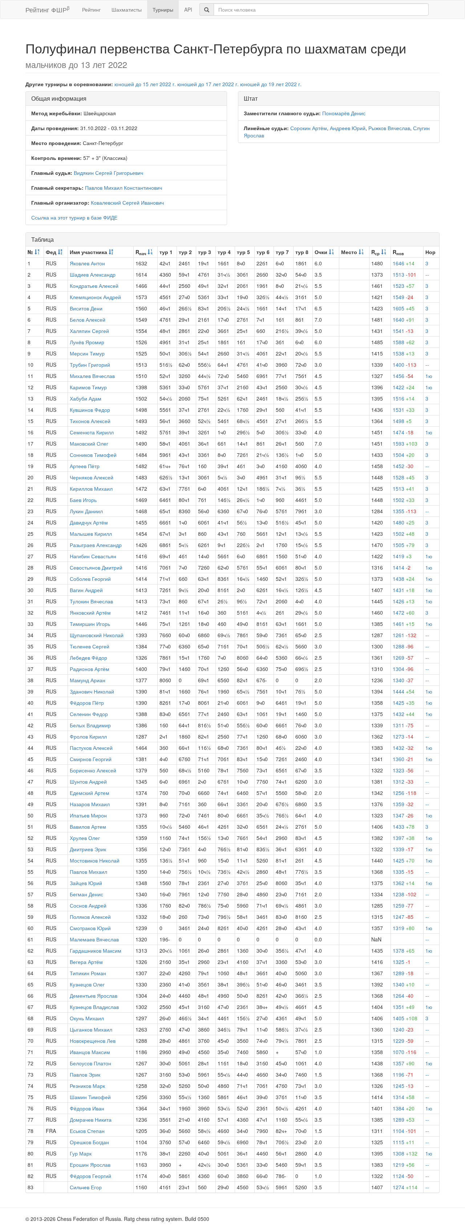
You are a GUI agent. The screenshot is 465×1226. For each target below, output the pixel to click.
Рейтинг (91, 9)
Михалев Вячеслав (92, 375)
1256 (404, 792)
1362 (404, 883)
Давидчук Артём (89, 522)
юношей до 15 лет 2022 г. (145, 84)
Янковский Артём (90, 612)
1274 (405, 1187)
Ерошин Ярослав (90, 1164)
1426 (404, 601)
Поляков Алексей (90, 916)
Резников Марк (87, 1085)
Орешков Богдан (89, 1142)
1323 (403, 770)
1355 (404, 511)
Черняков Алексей (91, 477)
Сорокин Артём (308, 128)
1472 (404, 612)
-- (427, 274)
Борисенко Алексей (93, 770)
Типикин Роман (88, 973)
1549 (403, 297)
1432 (404, 713)
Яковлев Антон (87, 263)
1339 (403, 849)
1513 (404, 274)
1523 (404, 285)
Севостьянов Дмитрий (96, 567)
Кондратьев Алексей (94, 285)
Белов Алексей (87, 319)
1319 (404, 928)
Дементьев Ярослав (93, 995)
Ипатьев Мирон (88, 815)
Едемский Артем (89, 792)
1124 (403, 1175)
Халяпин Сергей (89, 330)
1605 (404, 308)
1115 (404, 1142)
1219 (404, 1164)
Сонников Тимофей (93, 454)
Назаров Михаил (90, 804)
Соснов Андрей (88, 905)
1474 (403, 432)
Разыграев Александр (96, 544)
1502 (404, 499)
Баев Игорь (83, 499)
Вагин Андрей (86, 590)
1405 (405, 1018)
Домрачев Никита (91, 1119)
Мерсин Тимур (87, 353)
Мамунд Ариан (87, 680)
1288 (403, 646)
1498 (402, 421)
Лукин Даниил (86, 511)
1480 (404, 522)
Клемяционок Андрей (95, 297)
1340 (403, 680)
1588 (404, 342)
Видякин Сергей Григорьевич (108, 172)
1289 (403, 973)
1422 (404, 387)
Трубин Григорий (90, 364)
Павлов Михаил (88, 871)
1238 (404, 894)
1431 (404, 590)
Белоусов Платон (90, 1063)
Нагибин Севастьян (93, 556)
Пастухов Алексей (91, 747)
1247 (403, 916)
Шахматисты (127, 9)
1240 (403, 1029)
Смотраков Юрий (90, 928)
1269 (403, 657)
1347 (403, 815)
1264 (403, 995)
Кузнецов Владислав (94, 1006)
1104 (404, 1130)
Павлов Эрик (85, 1074)
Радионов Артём (89, 668)
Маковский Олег (89, 443)
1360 (403, 759)
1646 (404, 263)
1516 (404, 398)
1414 (402, 567)
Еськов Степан (87, 1130)
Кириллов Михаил (91, 488)
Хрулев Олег (85, 837)
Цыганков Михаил (91, 1029)
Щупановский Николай (97, 635)
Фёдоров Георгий (90, 1175)
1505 (404, 544)
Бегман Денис (86, 894)
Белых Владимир (90, 725)
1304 (403, 668)
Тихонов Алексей (90, 421)
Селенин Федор (89, 713)
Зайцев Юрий (86, 883)
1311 (403, 725)
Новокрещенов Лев (93, 1040)
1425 (404, 702)
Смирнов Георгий (91, 759)
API (188, 9)
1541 (403, 330)
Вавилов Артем (88, 826)
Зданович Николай (92, 691)
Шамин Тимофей (90, 1097)
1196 (403, 1074)
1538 (404, 353)
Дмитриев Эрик (88, 849)
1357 (404, 1063)
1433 (404, 826)
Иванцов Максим (90, 1052)
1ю (428, 375)
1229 (403, 1040)
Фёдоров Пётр (87, 702)
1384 (404, 1108)
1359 (403, 804)
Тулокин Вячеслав (91, 601)
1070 (404, 1052)
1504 (404, 454)
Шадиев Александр (93, 274)
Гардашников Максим (95, 950)
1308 (405, 1153)
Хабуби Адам (85, 398)
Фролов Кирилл (88, 736)
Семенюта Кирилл (92, 432)
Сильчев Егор (86, 1187)
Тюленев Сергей (89, 646)
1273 (403, 736)
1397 (404, 837)
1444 (404, 691)
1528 (404, 477)
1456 (403, 375)
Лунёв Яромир (87, 342)
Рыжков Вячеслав (389, 128)
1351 (404, 1006)
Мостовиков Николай (95, 860)
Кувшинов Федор (90, 409)
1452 (403, 466)
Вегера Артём (86, 961)
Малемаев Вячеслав (94, 939)
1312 (403, 781)
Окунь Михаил (87, 1018)
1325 (402, 961)
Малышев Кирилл (91, 533)
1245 (403, 1085)
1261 (404, 635)
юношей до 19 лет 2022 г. (271, 84)
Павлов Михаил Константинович (123, 187)
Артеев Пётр (85, 466)
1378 (404, 950)
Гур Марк (81, 1153)
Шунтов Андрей (88, 781)
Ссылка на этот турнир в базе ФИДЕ (74, 217)
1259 (403, 905)
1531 (404, 409)
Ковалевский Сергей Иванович (127, 202)
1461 (404, 623)
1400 (404, 364)
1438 (404, 578)
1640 (404, 319)
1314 (404, 1097)
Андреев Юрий (347, 128)
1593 (405, 443)
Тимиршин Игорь (90, 623)
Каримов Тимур (88, 387)
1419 (402, 556)
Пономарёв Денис (343, 113)
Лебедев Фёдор (88, 657)
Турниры (163, 9)
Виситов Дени (86, 308)
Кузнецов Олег (87, 984)
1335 (403, 871)
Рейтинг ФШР (47, 9)
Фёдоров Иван (87, 1108)
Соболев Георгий (90, 578)
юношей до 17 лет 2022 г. (208, 84)
